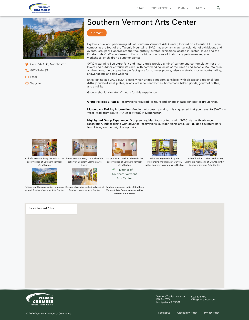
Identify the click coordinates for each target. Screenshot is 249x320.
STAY (140, 8)
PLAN (181, 8)
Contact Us (164, 312)
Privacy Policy (211, 312)
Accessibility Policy (187, 312)
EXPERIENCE (159, 8)
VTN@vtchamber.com (203, 299)
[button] (216, 8)
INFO (198, 8)
